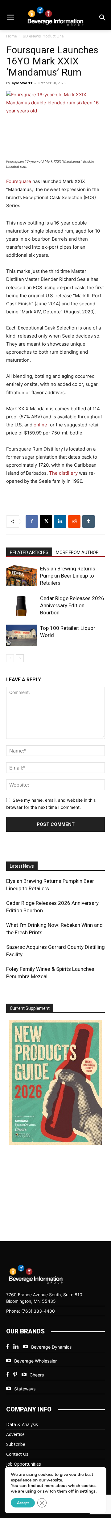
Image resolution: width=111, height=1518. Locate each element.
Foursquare (18, 181)
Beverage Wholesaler (35, 1360)
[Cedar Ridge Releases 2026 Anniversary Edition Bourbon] (21, 605)
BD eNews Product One (43, 36)
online (40, 425)
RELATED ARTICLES (29, 552)
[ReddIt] (74, 521)
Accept (23, 1502)
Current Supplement (30, 1008)
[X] (46, 521)
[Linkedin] (60, 521)
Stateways (24, 1388)
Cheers (37, 1374)
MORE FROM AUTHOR (77, 552)
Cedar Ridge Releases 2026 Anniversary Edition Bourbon (72, 605)
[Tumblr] (88, 521)
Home (11, 36)
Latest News (22, 866)
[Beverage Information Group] (55, 16)
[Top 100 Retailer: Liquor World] (21, 635)
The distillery (63, 473)
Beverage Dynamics (51, 1347)
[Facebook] (32, 521)
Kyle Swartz (22, 83)
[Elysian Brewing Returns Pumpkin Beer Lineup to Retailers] (21, 576)
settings (88, 1491)
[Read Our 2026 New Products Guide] (55, 1083)
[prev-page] (10, 658)
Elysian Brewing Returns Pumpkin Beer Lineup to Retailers (67, 575)
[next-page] (20, 658)
